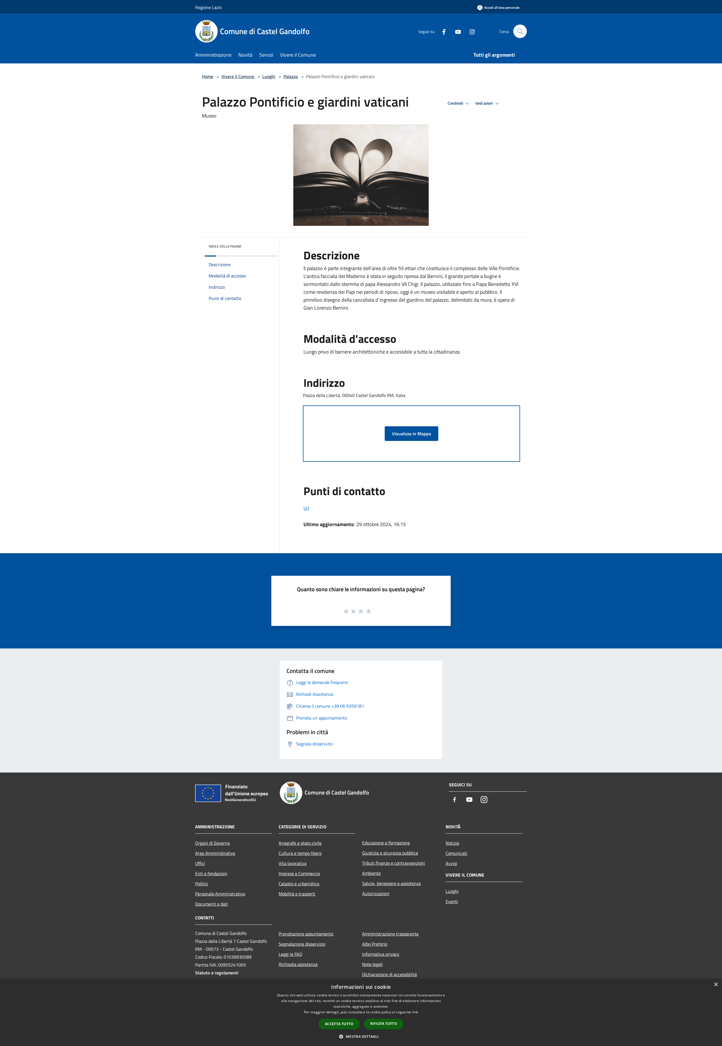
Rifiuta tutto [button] (383, 1023)
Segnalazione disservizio (302, 944)
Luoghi (268, 76)
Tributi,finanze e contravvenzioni (393, 863)
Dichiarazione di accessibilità (389, 974)
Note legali (372, 964)
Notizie (452, 843)
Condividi (456, 103)
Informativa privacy (380, 954)
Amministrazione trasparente (390, 933)
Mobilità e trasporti (297, 893)
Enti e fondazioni (211, 873)
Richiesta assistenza (298, 964)
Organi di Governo (212, 843)
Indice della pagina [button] (225, 246)
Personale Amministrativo (220, 893)
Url (306, 508)
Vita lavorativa (293, 863)
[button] (360, 1036)
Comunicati (456, 853)
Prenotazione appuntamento (306, 933)
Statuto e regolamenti (216, 972)
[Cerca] (520, 31)
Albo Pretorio (374, 944)
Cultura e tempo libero (300, 853)
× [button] (716, 985)
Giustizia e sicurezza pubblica (390, 852)
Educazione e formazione (386, 842)
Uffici (200, 863)
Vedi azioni (484, 103)
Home (207, 76)
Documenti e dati (211, 904)
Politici (201, 883)
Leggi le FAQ (290, 954)
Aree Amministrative (215, 853)
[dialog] (361, 1012)
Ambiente (371, 873)
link (415, 1012)
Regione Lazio (208, 7)
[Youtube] (455, 31)
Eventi (452, 901)
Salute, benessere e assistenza (391, 883)
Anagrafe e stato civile (300, 843)
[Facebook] (441, 31)
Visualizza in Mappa (411, 433)
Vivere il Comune (238, 76)
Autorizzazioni (375, 893)
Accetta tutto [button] (339, 1023)
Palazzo (290, 76)
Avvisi (451, 863)
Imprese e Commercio (299, 873)
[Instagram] (470, 31)
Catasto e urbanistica (299, 883)
